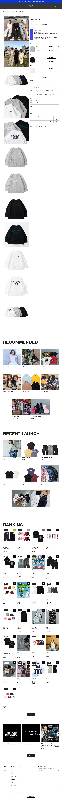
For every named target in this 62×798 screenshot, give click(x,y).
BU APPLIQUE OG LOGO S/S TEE (28, 482)
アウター (4, 771)
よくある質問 (13, 771)
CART (57, 6)
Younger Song (9, 11)
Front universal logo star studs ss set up (34, 681)
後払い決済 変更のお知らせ (9, 743)
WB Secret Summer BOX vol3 (34, 575)
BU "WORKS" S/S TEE (26, 457)
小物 (3, 773)
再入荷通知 (51, 46)
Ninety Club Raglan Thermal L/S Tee (34, 628)
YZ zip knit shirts (15, 416)
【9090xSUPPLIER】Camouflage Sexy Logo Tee (7, 655)
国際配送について (13, 785)
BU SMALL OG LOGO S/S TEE (8, 482)
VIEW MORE (31, 714)
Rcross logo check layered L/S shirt (47, 482)
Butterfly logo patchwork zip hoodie (19, 508)
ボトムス (4, 770)
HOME (4, 11)
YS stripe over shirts (44, 391)
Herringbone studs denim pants (34, 602)
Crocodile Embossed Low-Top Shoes (49, 628)
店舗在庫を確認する (44, 77)
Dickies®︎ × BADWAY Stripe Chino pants (6, 548)
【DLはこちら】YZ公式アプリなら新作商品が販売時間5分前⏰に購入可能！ (31, 1)
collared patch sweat (26, 391)
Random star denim (35, 508)
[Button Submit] (58, 770)
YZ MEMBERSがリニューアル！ (30, 743)
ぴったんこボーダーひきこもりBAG (9, 457)
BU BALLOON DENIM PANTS (46, 457)
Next (59, 734)
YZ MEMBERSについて (14, 780)
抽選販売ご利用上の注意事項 (14, 783)
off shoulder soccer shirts (8, 391)
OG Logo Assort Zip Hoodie (36, 416)
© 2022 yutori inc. (55, 791)
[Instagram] (20, 766)
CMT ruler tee (43, 366)
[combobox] (31, 796)
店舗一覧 (12, 770)
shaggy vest (24, 366)
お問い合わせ (13, 773)
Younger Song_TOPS (17, 11)
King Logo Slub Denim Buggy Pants (20, 655)
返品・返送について (14, 776)
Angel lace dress (6, 366)
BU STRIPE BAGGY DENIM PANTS (48, 602)
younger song (32, 17)
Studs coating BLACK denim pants (19, 628)
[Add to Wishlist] (58, 46)
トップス (4, 768)
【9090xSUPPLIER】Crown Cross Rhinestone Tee (35, 548)
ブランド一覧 (13, 768)
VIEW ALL (31, 755)
